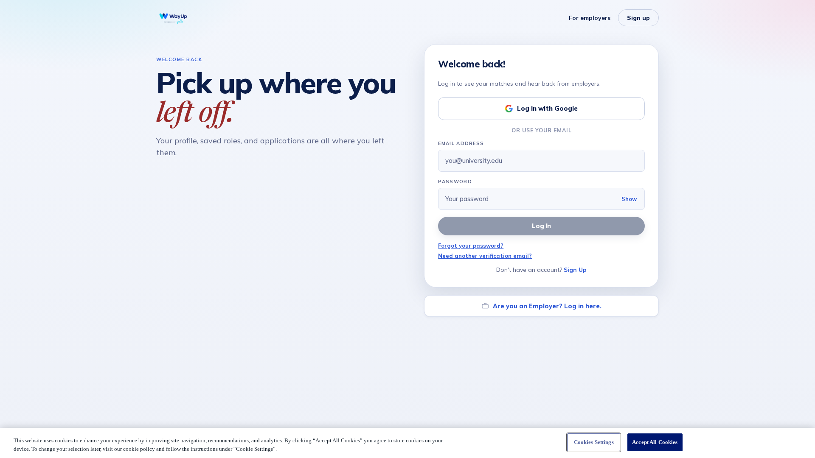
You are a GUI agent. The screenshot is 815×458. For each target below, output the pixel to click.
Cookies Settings (594, 442)
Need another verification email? (485, 255)
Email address (461, 143)
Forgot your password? (470, 245)
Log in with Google (547, 108)
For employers (589, 18)
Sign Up (575, 270)
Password (455, 181)
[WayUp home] (173, 17)
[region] (407, 443)
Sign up (638, 18)
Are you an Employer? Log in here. (547, 306)
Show (629, 198)
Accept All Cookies (654, 442)
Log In (541, 226)
